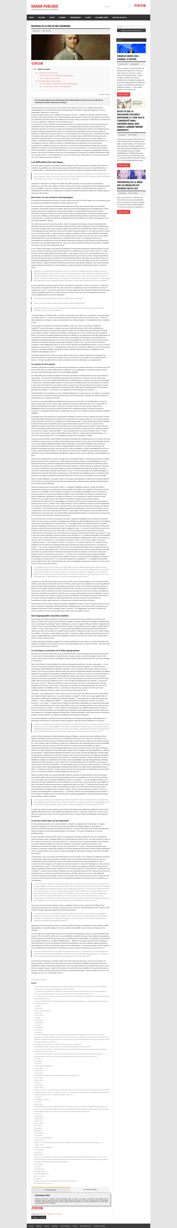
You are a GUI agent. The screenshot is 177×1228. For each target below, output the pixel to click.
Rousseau (59, 1214)
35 (63, 553)
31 (74, 541)
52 (52, 707)
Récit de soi (51, 1214)
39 (88, 576)
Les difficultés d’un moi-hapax (47, 73)
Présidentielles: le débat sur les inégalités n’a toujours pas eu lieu (130, 185)
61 (76, 830)
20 (38, 412)
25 (79, 432)
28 (67, 510)
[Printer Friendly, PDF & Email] (104, 94)
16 (38, 327)
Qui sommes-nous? (101, 17)
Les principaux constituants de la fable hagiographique (60, 83)
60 (40, 816)
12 (83, 298)
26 (54, 435)
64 (49, 865)
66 (39, 870)
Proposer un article (120, 17)
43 (63, 678)
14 (62, 310)
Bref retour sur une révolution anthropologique (57, 75)
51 (49, 702)
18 (55, 351)
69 (90, 955)
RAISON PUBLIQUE (44, 6)
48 (37, 700)
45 (86, 689)
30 (105, 532)
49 (60, 700)
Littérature (43, 1214)
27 (41, 507)
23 (62, 430)
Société (52, 17)
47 (75, 697)
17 (53, 346)
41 (58, 628)
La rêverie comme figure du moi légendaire (56, 86)
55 (100, 764)
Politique (42, 17)
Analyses (35, 1217)
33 (36, 546)
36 (54, 558)
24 (99, 430)
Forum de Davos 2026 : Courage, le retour (128, 57)
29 (66, 523)
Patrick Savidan (134, 64)
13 (84, 302)
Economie (62, 17)
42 (90, 666)
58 (106, 791)
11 (46, 289)
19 (94, 389)
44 (45, 682)
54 (42, 752)
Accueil (31, 17)
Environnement (75, 17)
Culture (88, 17)
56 (79, 771)
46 (79, 695)
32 (93, 541)
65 (83, 868)
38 (46, 560)
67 (96, 900)
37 (86, 558)
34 (58, 549)
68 (66, 920)
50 (38, 702)
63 (39, 852)
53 (101, 731)
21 (81, 420)
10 (107, 280)
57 (84, 784)
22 (95, 425)
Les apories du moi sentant (51, 78)
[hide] (34, 69)
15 (98, 317)
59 (104, 804)
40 (55, 623)
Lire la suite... (123, 94)
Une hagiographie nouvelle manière (49, 81)
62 (67, 841)
